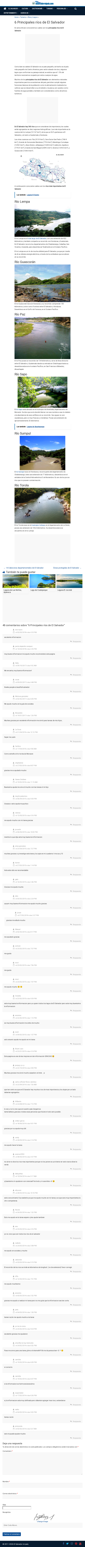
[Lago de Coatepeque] (43, 575)
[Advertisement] (42, 48)
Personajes (61, 8)
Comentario (8, 1451)
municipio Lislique (38, 525)
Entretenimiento (10, 13)
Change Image (42, 1521)
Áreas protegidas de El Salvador (67, 568)
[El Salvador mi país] (5, 8)
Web (4, 1505)
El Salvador (13, 8)
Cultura (25, 8)
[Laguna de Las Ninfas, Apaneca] (16, 575)
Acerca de (24, 13)
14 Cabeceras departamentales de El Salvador (24, 568)
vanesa (17, 813)
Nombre (6, 1481)
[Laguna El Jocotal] (69, 575)
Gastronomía (37, 8)
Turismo (49, 8)
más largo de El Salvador (37, 238)
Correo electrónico (10, 1494)
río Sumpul (20, 472)
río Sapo (19, 409)
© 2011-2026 (8, 1544)
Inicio (17, 17)
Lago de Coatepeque (39, 590)
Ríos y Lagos (32, 17)
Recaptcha (6, 1512)
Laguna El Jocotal (65, 590)
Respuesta (77, 658)
